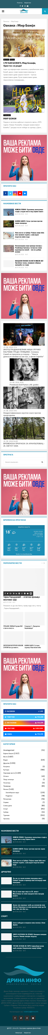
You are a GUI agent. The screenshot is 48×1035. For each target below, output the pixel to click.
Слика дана (7, 115)
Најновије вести (9, 773)
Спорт (5, 809)
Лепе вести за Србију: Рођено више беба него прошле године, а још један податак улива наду (29, 234)
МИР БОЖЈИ (9, 118)
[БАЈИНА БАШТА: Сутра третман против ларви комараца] (8, 223)
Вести (5, 757)
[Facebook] (15, 1018)
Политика (6, 783)
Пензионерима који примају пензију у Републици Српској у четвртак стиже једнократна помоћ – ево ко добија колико (28, 248)
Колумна (6, 767)
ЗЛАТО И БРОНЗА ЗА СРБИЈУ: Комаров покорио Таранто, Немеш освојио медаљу (29, 935)
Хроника (6, 819)
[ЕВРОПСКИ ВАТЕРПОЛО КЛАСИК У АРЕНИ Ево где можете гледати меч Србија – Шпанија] (13, 638)
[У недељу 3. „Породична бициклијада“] (35, 618)
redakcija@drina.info (31, 1012)
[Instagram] (27, 1018)
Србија (5, 812)
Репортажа (7, 799)
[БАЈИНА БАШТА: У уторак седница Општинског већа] (35, 638)
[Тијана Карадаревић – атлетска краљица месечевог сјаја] (24, 582)
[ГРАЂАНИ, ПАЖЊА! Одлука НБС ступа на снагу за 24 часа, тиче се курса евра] (13, 618)
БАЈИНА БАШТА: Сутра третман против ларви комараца (28, 222)
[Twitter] (21, 1018)
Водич (5, 760)
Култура (6, 770)
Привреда (7, 786)
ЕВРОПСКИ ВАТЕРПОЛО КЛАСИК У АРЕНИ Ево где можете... (13, 646)
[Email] (33, 1018)
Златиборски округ (12, 793)
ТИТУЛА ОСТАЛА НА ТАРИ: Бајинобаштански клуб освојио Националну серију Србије (28, 947)
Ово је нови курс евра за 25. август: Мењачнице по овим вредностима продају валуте (28, 893)
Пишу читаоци (8, 779)
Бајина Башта (8, 753)
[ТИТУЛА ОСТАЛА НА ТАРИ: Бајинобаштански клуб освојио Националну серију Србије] (6, 948)
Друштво (6, 59)
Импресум (18, 1033)
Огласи (6, 776)
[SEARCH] (42, 462)
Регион (12, 59)
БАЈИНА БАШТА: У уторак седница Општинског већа (33, 646)
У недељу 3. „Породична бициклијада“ (32, 627)
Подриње (9, 796)
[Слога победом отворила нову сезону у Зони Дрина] (6, 925)
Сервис (6, 802)
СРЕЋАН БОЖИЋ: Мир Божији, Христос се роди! (19, 64)
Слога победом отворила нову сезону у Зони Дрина (29, 923)
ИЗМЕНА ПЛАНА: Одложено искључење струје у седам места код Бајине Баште (29, 210)
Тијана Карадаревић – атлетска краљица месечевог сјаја (21, 598)
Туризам (6, 815)
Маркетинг (27, 3)
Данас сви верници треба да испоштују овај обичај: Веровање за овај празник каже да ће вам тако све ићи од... (29, 907)
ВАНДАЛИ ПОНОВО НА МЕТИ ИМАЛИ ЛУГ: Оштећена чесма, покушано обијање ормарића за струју (29, 263)
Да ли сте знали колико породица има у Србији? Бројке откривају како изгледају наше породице (29, 880)
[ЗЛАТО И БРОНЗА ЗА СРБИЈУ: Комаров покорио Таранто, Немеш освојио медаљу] (6, 936)
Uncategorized (8, 750)
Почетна (19, 3)
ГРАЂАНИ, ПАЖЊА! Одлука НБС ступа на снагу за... (13, 627)
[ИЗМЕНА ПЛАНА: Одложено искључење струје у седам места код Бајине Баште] (8, 212)
